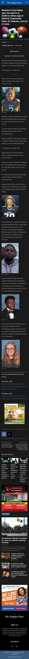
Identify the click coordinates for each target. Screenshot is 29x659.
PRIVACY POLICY (14, 654)
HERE (19, 635)
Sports (9, 42)
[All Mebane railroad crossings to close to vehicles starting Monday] (14, 526)
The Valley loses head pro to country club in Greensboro (7, 446)
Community (4, 535)
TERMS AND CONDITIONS (18, 652)
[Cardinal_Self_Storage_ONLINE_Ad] (14, 498)
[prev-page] (3, 581)
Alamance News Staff (8, 45)
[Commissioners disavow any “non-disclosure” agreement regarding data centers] (6, 574)
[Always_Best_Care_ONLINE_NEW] (14, 598)
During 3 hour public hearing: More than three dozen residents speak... (19, 565)
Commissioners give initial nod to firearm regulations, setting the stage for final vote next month (21, 447)
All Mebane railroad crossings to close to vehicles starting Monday (14, 540)
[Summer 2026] (14, 414)
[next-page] (5, 581)
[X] (9, 434)
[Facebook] (4, 434)
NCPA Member (7, 652)
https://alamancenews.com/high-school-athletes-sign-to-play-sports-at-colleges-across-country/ (14, 386)
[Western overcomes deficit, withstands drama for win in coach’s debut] (14, 460)
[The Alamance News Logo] (14, 2)
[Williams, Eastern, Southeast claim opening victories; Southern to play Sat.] (5, 460)
